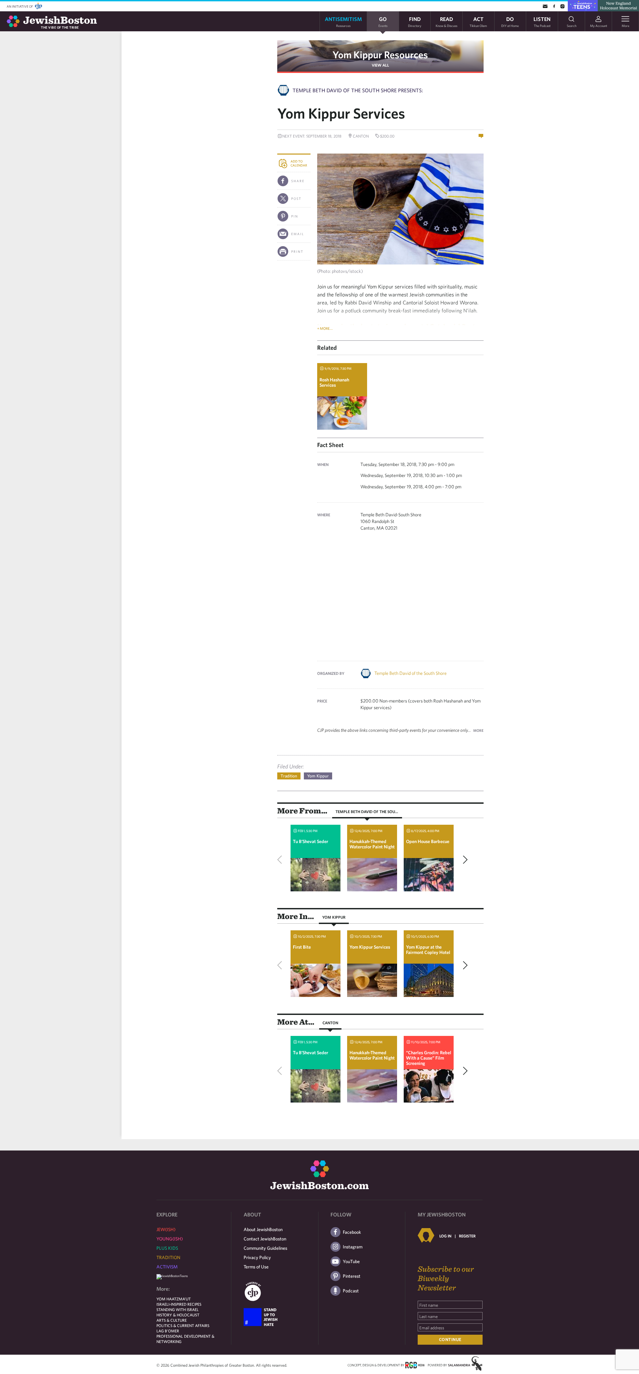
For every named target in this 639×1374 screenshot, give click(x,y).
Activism (167, 1266)
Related (327, 347)
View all (380, 65)
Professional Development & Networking (185, 1339)
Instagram (352, 1246)
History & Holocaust (177, 1314)
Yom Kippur (318, 775)
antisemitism (343, 21)
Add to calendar (299, 163)
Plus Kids (167, 1248)
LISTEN (541, 21)
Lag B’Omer (167, 1330)
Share (298, 181)
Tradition (289, 775)
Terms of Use (256, 1266)
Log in (445, 1235)
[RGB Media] (414, 1365)
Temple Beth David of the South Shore (410, 673)
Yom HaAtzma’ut (173, 1298)
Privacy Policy (257, 1257)
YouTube (351, 1261)
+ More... (325, 328)
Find (414, 21)
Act (478, 21)
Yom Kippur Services (369, 947)
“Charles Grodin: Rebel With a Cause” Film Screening (428, 1058)
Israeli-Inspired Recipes (178, 1304)
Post (296, 199)
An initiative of (20, 6)
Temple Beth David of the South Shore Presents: (358, 90)
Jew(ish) (165, 1229)
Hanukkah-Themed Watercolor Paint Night (372, 844)
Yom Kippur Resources (380, 54)
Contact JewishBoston (265, 1238)
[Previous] (281, 860)
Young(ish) (169, 1238)
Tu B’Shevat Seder (310, 841)
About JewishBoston (263, 1229)
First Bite (302, 947)
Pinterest (351, 1276)
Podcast (351, 1290)
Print (297, 251)
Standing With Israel (177, 1309)
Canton (330, 1023)
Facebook (352, 1232)
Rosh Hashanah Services (334, 382)
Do (510, 21)
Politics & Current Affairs (182, 1325)
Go (382, 21)
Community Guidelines (265, 1248)
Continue (450, 1339)
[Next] (463, 860)
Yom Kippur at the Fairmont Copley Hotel (428, 949)
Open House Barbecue (427, 841)
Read (446, 21)
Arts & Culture (171, 1320)
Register (467, 1235)
